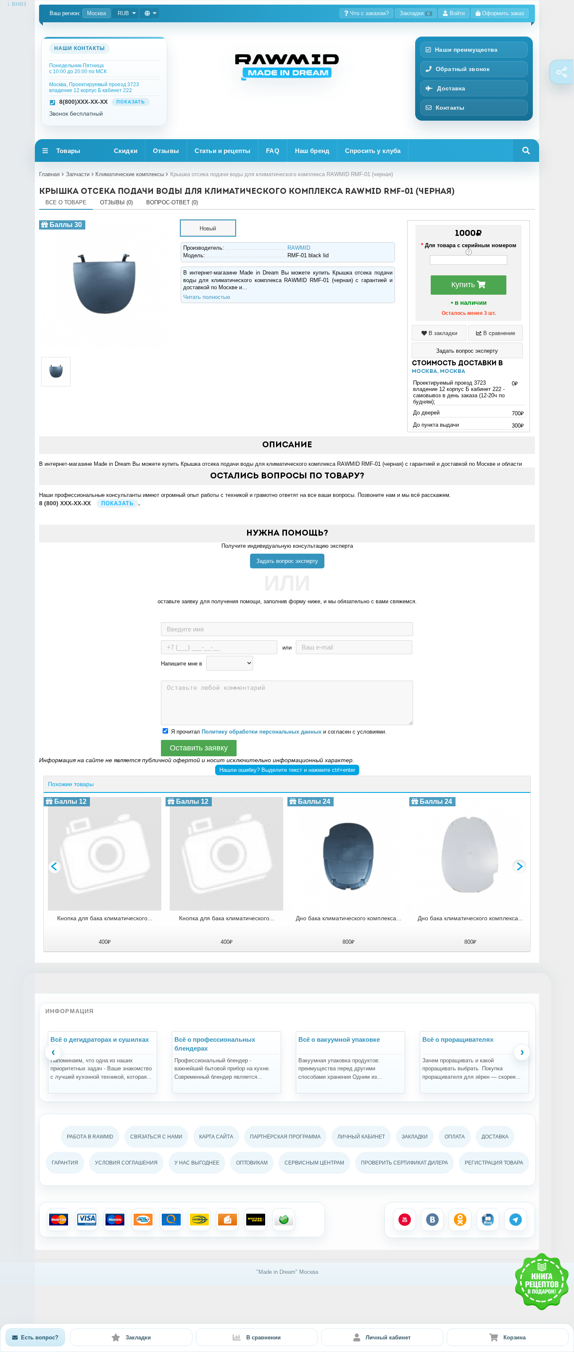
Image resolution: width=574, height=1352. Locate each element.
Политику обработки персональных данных (261, 732)
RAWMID (298, 248)
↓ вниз (13, 3)
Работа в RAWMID (90, 1137)
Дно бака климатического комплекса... (348, 918)
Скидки (125, 150)
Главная (49, 174)
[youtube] (404, 1219)
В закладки (442, 333)
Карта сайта (216, 1137)
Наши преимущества (466, 49)
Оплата (455, 1137)
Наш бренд (312, 150)
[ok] (460, 1219)
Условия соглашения (126, 1163)
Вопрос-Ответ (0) (172, 202)
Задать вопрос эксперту (287, 561)
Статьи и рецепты (222, 150)
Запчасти (78, 174)
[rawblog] (488, 1219)
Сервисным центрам (314, 1163)
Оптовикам (252, 1163)
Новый (208, 228)
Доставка (451, 88)
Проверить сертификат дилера (404, 1163)
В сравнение (498, 333)
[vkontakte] (432, 1219)
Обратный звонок (463, 69)
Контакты (450, 107)
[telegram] (515, 1219)
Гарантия (65, 1163)
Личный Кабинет (361, 1137)
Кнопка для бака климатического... (105, 918)
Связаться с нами (156, 1137)
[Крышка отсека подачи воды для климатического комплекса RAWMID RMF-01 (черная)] (104, 223)
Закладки (415, 13)
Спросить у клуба (372, 150)
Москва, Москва (438, 371)
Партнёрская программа (285, 1137)
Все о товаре (66, 202)
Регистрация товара (494, 1163)
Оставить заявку (199, 748)
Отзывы (166, 150)
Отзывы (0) (116, 202)
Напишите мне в (181, 663)
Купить (464, 284)
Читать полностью (206, 297)
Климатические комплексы (129, 174)
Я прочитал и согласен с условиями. (279, 732)
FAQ (272, 150)
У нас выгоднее (196, 1163)
